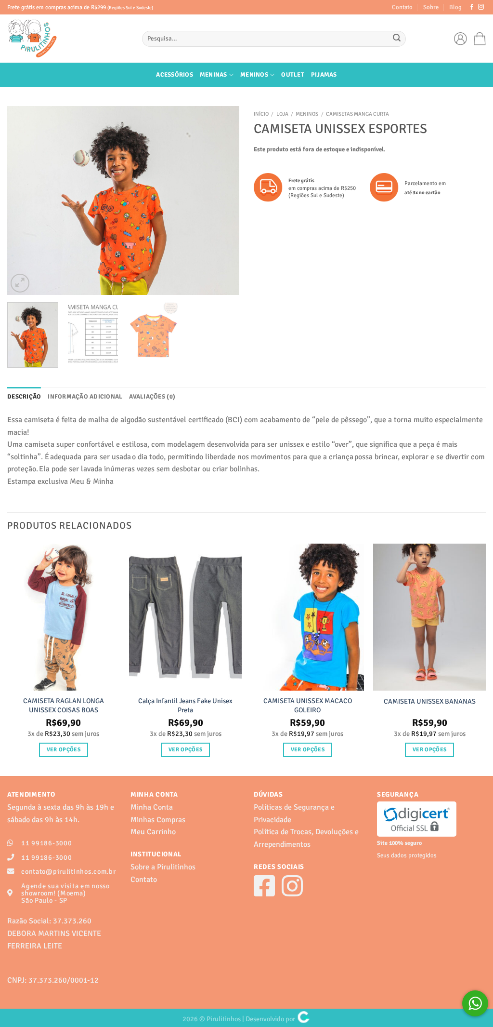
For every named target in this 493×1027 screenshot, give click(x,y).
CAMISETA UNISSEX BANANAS (430, 701)
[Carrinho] (480, 38)
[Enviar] (397, 39)
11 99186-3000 (46, 843)
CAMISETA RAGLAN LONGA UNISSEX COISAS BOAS (63, 705)
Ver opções (63, 749)
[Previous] (24, 200)
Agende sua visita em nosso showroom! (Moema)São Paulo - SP (65, 893)
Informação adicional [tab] (85, 396)
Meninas (213, 75)
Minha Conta (151, 807)
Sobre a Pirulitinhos (162, 867)
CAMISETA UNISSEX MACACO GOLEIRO (307, 705)
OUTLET (292, 75)
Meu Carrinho (153, 832)
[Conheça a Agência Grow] (304, 1018)
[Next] (222, 200)
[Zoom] (20, 283)
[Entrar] (462, 38)
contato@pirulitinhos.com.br (68, 871)
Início (261, 113)
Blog (455, 7)
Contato (402, 7)
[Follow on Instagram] (481, 7)
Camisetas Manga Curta (357, 113)
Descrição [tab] (24, 396)
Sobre (431, 7)
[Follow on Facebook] (472, 7)
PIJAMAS (324, 75)
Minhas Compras (157, 820)
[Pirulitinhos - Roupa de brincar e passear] (67, 38)
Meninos (254, 75)
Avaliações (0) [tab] (152, 396)
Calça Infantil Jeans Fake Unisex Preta (185, 705)
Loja (282, 113)
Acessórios (174, 75)
